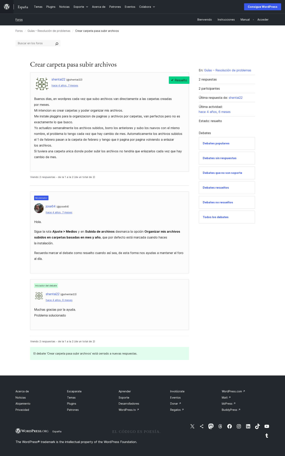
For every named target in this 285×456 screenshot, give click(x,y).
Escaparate (74, 391)
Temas (71, 397)
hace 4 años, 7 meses (65, 85)
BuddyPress (231, 409)
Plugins (71, 403)
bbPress (229, 403)
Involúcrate (177, 391)
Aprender (125, 391)
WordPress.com (233, 391)
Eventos (175, 397)
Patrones (73, 409)
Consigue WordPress (262, 6)
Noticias (21, 397)
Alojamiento (23, 403)
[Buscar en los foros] (56, 43)
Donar (175, 403)
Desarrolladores (129, 403)
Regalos (177, 409)
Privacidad (22, 409)
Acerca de (22, 391)
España (57, 431)
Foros (19, 19)
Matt (226, 397)
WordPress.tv (129, 409)
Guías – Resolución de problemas (49, 30)
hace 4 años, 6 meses (59, 300)
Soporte (124, 397)
